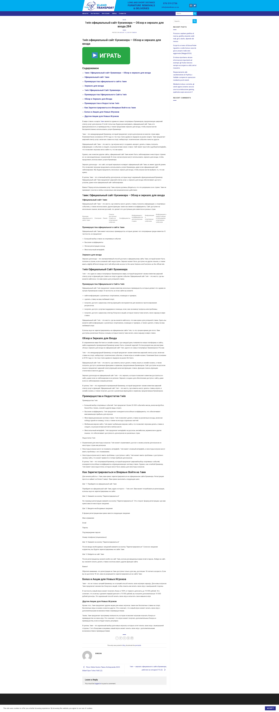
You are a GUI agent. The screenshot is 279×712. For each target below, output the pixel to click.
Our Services (95, 13)
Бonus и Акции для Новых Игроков (101, 112)
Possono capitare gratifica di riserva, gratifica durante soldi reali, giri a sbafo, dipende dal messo (183, 37)
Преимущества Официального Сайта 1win (105, 94)
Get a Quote (106, 13)
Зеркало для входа (94, 86)
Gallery (114, 13)
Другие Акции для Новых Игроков (101, 116)
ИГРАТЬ (109, 55)
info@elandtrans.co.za (170, 7)
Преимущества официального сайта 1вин (105, 81)
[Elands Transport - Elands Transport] (103, 5)
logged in (98, 684)
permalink (138, 645)
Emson (134, 32)
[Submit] (195, 13)
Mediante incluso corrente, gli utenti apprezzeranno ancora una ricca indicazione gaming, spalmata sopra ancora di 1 (183, 88)
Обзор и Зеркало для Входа (98, 99)
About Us (85, 13)
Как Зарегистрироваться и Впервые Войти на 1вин (110, 107)
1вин (102, 121)
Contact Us (122, 13)
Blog (124, 19)
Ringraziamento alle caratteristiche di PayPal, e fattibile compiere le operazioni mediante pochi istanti (184, 76)
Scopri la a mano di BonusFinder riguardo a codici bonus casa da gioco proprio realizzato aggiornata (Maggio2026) (184, 49)
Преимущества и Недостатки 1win (101, 103)
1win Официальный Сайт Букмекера (102, 90)
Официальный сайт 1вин (96, 77)
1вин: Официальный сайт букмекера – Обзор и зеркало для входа (117, 72)
